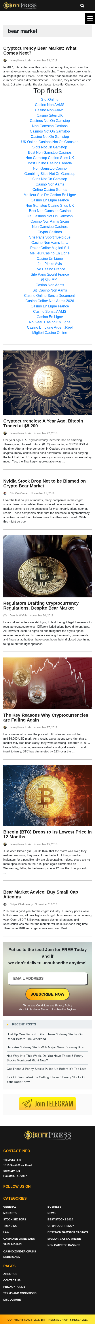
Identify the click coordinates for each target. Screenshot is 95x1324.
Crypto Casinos (50, 232)
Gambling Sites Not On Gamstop (49, 174)
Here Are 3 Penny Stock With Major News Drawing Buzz (46, 1047)
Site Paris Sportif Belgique (49, 237)
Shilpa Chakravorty (21, 904)
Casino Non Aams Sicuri (49, 221)
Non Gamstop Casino (50, 168)
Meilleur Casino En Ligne (50, 253)
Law (6, 1232)
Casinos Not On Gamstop (50, 121)
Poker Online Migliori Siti (49, 248)
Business (54, 1206)
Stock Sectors (14, 1219)
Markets (10, 1213)
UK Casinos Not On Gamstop (50, 216)
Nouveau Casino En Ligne (49, 322)
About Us (10, 1274)
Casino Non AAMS (50, 105)
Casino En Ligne (50, 258)
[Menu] (90, 18)
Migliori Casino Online (49, 333)
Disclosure (12, 1299)
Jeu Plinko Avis (50, 264)
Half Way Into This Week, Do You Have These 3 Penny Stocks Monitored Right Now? (45, 1058)
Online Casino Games (49, 189)
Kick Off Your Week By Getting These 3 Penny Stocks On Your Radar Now (46, 1079)
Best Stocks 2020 (60, 1219)
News (51, 1213)
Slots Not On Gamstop (49, 147)
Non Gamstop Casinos (50, 126)
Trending (10, 1225)
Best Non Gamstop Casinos (50, 152)
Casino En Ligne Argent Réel (50, 327)
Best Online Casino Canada (50, 163)
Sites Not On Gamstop (49, 179)
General (9, 1206)
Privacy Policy (63, 1005)
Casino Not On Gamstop (50, 136)
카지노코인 (50, 280)
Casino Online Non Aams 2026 (49, 301)
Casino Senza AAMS (49, 311)
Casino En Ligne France (50, 200)
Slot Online (50, 99)
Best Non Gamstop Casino (50, 211)
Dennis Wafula (18, 615)
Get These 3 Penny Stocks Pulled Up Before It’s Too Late (46, 1068)
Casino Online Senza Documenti (50, 295)
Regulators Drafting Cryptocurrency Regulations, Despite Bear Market (41, 605)
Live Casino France (49, 269)
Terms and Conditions (36, 1005)
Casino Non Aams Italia (49, 242)
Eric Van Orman (19, 493)
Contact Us (12, 1280)
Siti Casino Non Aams (49, 290)
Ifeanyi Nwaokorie (20, 60)
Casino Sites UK (50, 115)
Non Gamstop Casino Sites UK (49, 158)
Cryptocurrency (61, 1225)
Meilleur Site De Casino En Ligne (50, 195)
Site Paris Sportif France (50, 274)
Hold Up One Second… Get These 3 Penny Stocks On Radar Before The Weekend (45, 1036)
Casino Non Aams (50, 184)
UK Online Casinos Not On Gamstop (49, 142)
